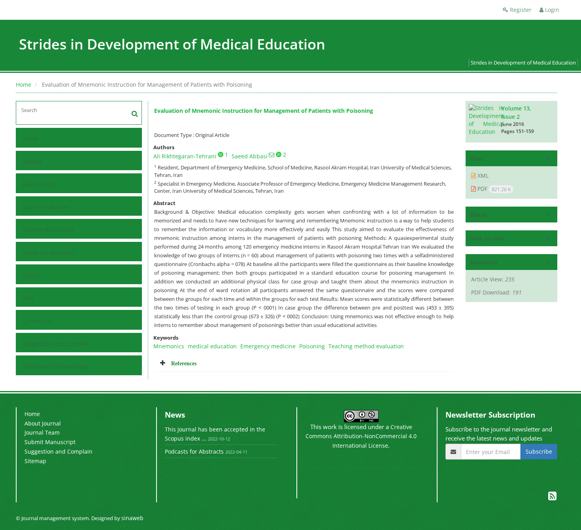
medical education (212, 346)
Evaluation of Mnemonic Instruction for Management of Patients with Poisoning (263, 110)
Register (520, 9)
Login (551, 9)
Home (23, 84)
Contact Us (37, 321)
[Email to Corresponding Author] (271, 155)
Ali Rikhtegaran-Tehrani (184, 156)
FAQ (28, 298)
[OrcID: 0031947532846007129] (220, 154)
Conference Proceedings (55, 366)
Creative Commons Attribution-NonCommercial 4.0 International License (361, 436)
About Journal (43, 423)
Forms (31, 275)
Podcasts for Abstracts (194, 451)
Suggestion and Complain (57, 344)
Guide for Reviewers (49, 252)
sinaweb (132, 518)
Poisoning (312, 346)
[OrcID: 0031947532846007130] (278, 154)
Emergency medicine (268, 346)
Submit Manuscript (48, 230)
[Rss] (552, 497)
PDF (493, 189)
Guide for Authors (46, 207)
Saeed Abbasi (250, 156)
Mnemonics (168, 346)
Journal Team (42, 432)
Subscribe (539, 451)
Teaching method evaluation (366, 346)
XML (482, 175)
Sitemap (35, 461)
